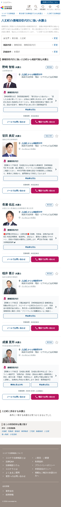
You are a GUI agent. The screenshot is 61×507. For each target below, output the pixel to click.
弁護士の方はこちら (50, 2)
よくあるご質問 (12, 472)
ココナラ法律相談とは (15, 458)
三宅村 (32, 431)
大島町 (4, 431)
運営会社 (9, 491)
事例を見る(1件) (16, 385)
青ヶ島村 (5, 434)
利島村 (10, 431)
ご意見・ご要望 (42, 458)
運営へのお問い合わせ (15, 476)
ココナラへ (7, 2)
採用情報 (9, 495)
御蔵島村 (39, 431)
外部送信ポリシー (43, 469)
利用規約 (39, 461)
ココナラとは (11, 469)
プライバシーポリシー (45, 465)
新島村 (17, 431)
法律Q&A (10, 461)
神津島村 (24, 431)
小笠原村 (13, 434)
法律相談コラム (12, 465)
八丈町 (25, 74)
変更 (56, 38)
